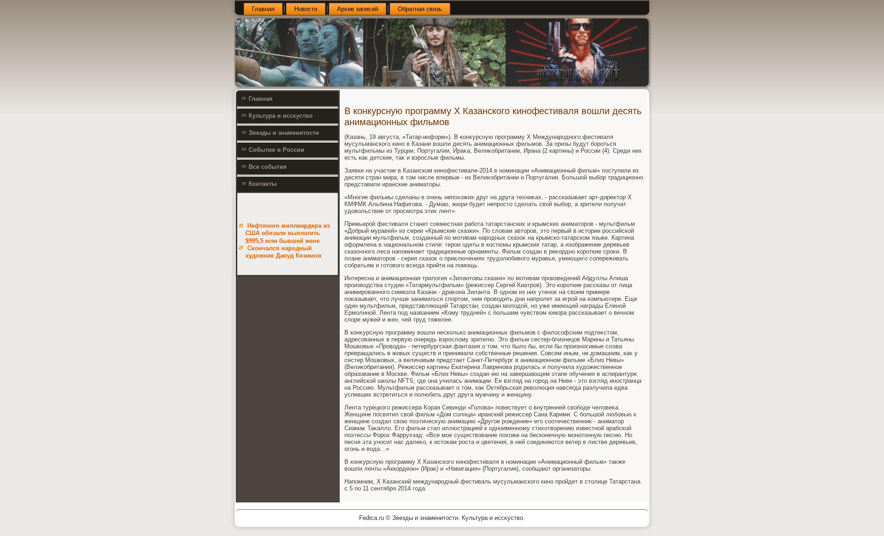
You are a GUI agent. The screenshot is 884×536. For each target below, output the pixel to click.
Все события (268, 166)
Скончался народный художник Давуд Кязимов (283, 252)
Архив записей (357, 9)
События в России (276, 149)
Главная (263, 9)
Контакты (263, 183)
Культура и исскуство (281, 115)
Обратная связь (420, 9)
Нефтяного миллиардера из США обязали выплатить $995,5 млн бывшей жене (287, 233)
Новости (305, 9)
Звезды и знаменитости (284, 132)
